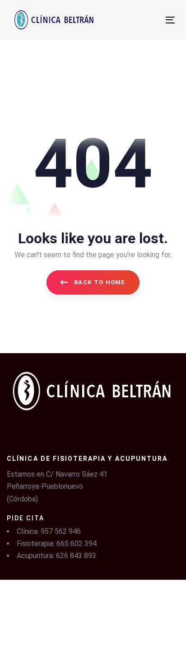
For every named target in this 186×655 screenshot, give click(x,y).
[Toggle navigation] (131, 20)
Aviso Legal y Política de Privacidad (57, 601)
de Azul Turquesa (117, 633)
